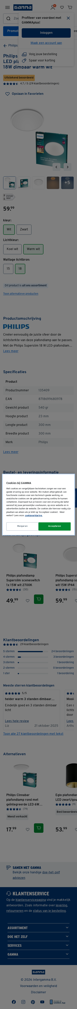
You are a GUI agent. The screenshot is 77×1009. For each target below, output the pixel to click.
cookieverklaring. (33, 515)
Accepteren (54, 526)
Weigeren (22, 526)
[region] (38, 504)
